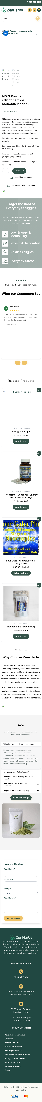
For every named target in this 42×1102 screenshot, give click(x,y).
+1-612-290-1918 (33, 2)
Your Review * (10, 898)
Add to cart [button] (21, 441)
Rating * (7, 889)
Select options (21, 573)
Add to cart (19, 171)
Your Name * (9, 869)
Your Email (8, 879)
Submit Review (13, 918)
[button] (39, 10)
